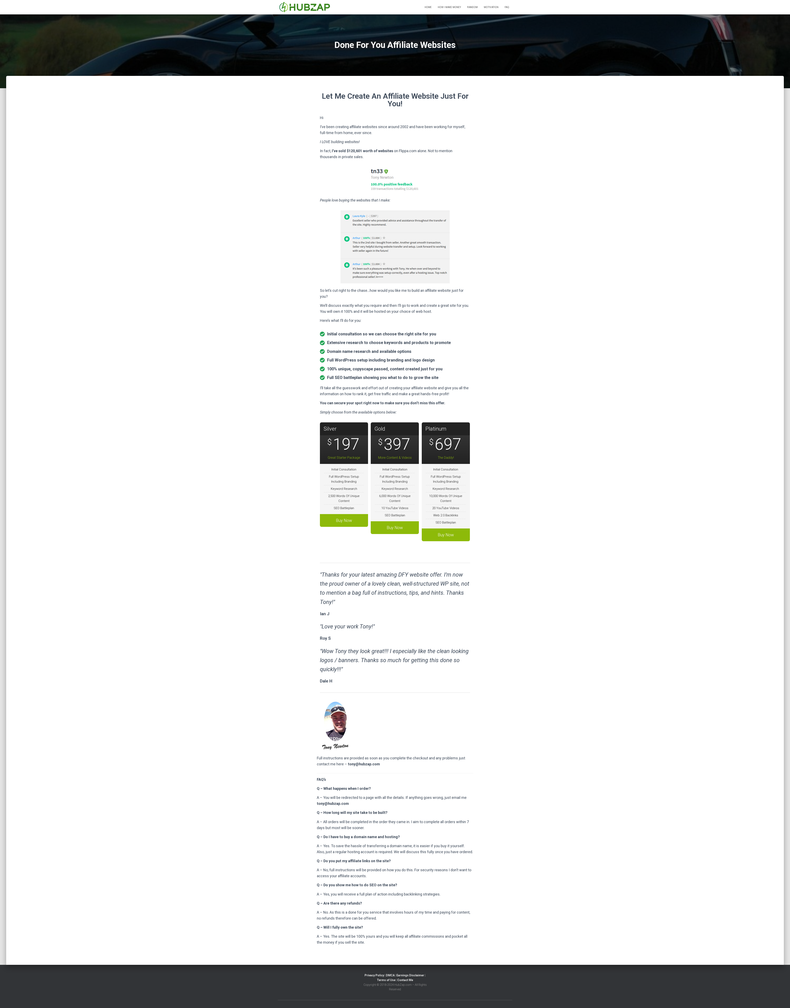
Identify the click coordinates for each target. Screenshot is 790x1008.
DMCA (390, 975)
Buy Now (344, 520)
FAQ (507, 7)
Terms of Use (386, 980)
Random (472, 7)
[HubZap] (305, 7)
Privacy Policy (374, 975)
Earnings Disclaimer (410, 975)
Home (428, 7)
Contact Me (405, 980)
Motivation (491, 7)
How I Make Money (449, 7)
